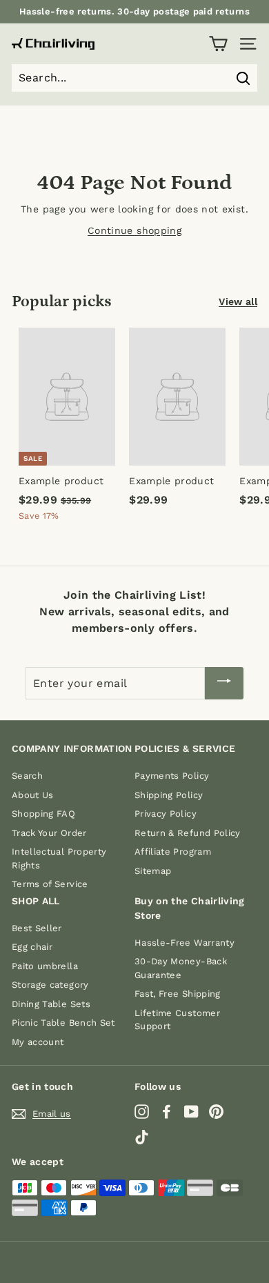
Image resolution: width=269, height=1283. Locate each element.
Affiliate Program (172, 851)
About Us (33, 795)
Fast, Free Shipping (177, 993)
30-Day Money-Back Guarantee (180, 968)
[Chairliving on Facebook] (166, 1111)
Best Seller (37, 928)
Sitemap (152, 871)
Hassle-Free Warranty (184, 942)
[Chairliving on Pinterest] (216, 1111)
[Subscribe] (224, 683)
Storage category (50, 984)
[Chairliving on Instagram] (141, 1111)
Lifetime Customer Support (177, 1020)
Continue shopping (134, 230)
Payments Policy (171, 775)
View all (238, 301)
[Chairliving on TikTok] (141, 1136)
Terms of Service (50, 884)
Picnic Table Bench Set (63, 1022)
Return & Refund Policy (187, 833)
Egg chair (32, 947)
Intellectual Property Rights (59, 858)
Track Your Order (49, 833)
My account (38, 1042)
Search (27, 775)
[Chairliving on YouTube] (191, 1111)
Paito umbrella (45, 966)
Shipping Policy (168, 795)
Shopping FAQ (43, 813)
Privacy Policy (165, 813)
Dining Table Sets (51, 1004)
